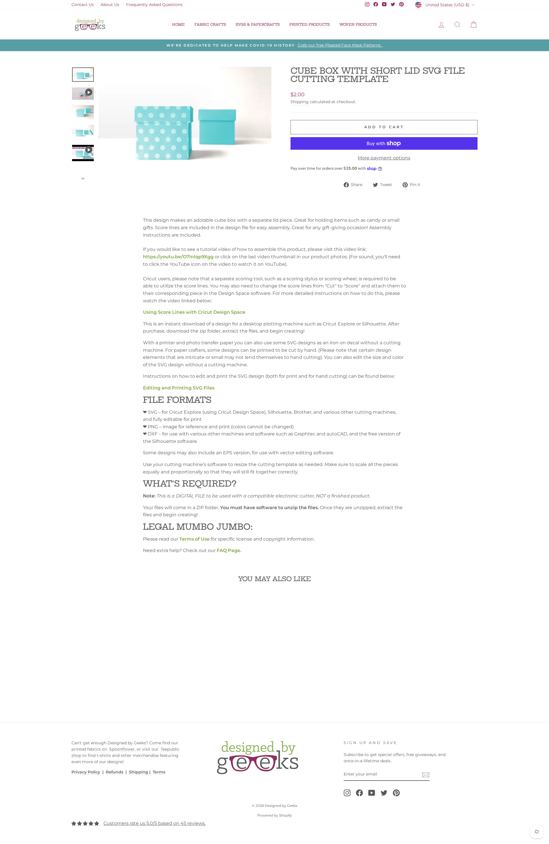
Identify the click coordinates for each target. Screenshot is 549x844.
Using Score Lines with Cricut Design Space (194, 312)
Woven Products (358, 24)
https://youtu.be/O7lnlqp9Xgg (178, 256)
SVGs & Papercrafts (258, 24)
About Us (110, 4)
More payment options (384, 158)
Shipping (300, 101)
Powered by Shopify (274, 815)
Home (178, 24)
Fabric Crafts (210, 24)
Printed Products (309, 24)
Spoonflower (122, 749)
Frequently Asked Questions (154, 4)
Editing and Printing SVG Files (178, 388)
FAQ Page (228, 550)
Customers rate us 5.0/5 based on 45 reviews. (155, 823)
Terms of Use (194, 539)
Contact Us (82, 4)
